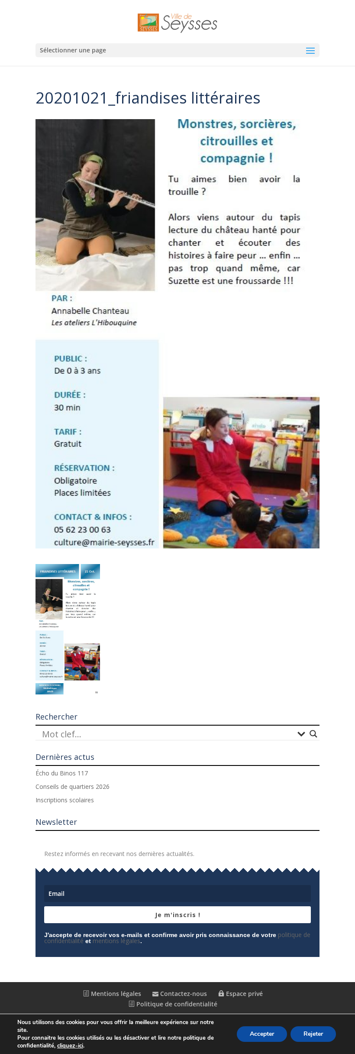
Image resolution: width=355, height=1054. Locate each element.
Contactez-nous (182, 993)
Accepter (262, 1034)
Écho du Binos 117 (62, 773)
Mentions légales (115, 993)
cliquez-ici (70, 1046)
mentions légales (116, 941)
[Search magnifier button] (313, 734)
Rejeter (313, 1034)
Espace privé (243, 993)
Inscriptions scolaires (65, 800)
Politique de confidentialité (176, 1004)
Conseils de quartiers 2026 (73, 786)
